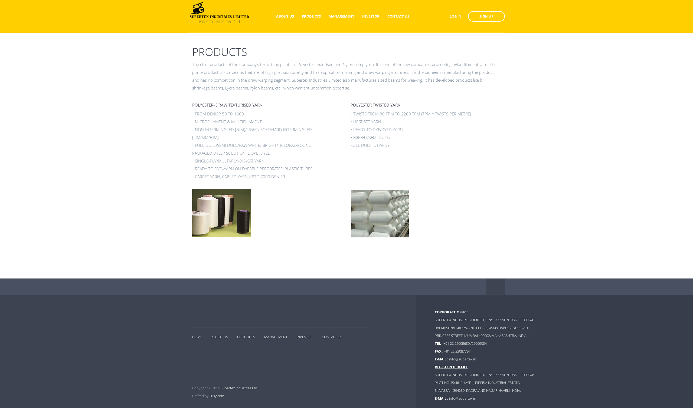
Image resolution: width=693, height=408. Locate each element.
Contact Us (332, 336)
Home (197, 336)
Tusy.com (216, 395)
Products (246, 336)
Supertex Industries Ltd (239, 388)
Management (275, 336)
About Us (219, 336)
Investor (305, 336)
